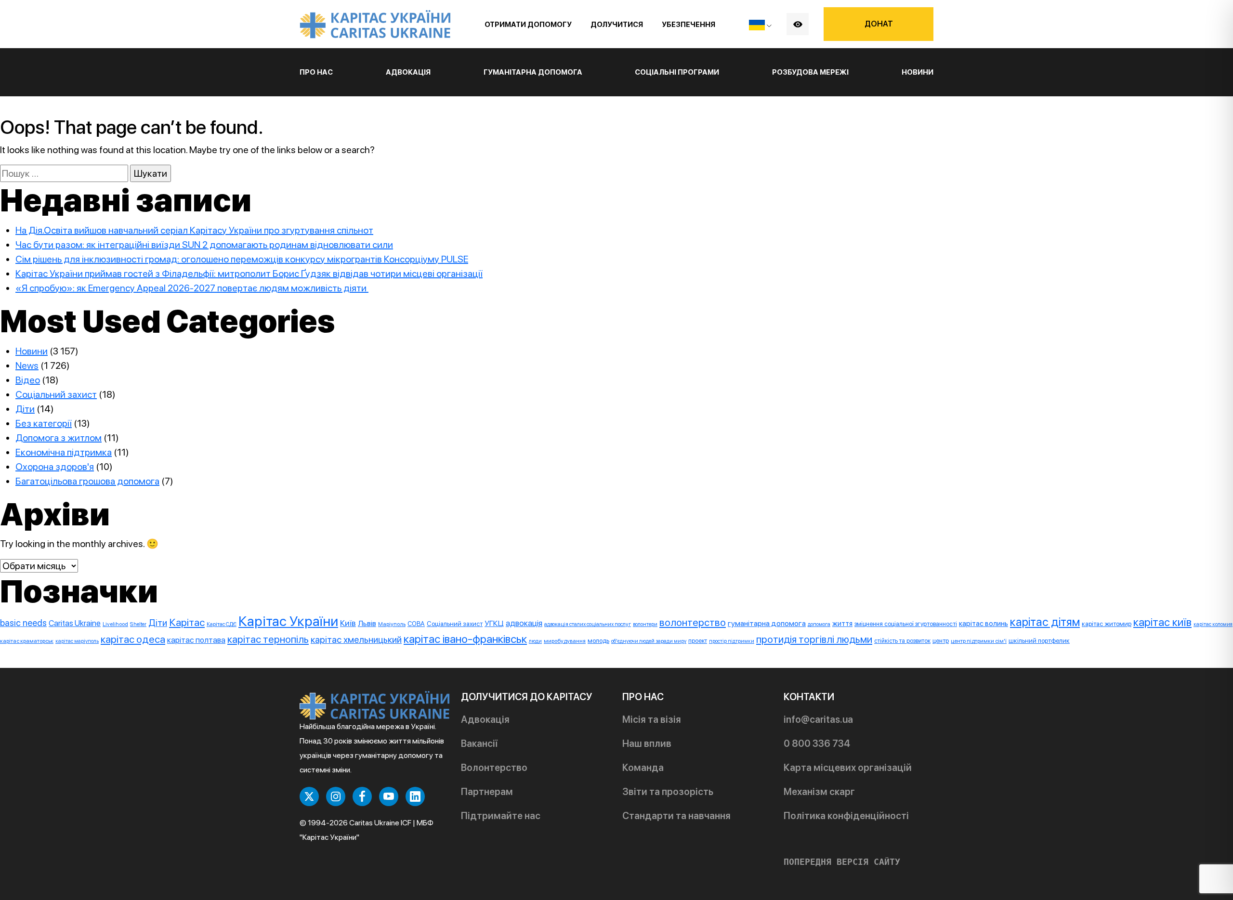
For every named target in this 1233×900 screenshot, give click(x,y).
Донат (879, 23)
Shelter (138, 624)
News (27, 365)
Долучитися (616, 24)
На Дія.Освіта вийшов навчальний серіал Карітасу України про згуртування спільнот (194, 230)
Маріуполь (392, 624)
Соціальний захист (56, 394)
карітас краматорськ (26, 641)
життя (842, 623)
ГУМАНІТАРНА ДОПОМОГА (533, 72)
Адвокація (485, 719)
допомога (819, 624)
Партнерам (487, 791)
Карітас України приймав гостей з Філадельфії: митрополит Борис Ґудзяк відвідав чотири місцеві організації (249, 273)
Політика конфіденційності (846, 816)
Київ (348, 623)
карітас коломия (1213, 624)
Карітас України (288, 621)
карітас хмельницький (356, 639)
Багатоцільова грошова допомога (87, 481)
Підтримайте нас (500, 816)
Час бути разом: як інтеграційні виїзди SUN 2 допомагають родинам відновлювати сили (204, 244)
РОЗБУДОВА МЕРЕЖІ (810, 72)
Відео (27, 380)
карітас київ (1162, 622)
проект (697, 640)
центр (940, 640)
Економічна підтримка (63, 452)
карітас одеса (133, 639)
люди (535, 641)
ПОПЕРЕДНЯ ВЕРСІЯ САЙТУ (842, 862)
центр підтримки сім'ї (979, 641)
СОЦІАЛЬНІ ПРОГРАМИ (677, 72)
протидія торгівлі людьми (814, 639)
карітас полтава (196, 640)
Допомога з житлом (58, 437)
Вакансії (479, 743)
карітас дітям (1045, 622)
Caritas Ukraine (75, 623)
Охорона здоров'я (54, 466)
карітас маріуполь (77, 641)
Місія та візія (651, 719)
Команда (643, 767)
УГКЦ (494, 623)
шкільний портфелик (1039, 640)
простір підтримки (731, 641)
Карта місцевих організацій (848, 767)
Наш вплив (646, 743)
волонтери (645, 624)
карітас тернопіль (268, 639)
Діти (25, 409)
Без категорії (43, 423)
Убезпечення (688, 24)
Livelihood (115, 624)
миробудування (565, 641)
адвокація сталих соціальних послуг (587, 624)
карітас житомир (1106, 623)
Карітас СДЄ (221, 624)
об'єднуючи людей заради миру (648, 641)
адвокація (524, 623)
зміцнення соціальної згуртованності (905, 623)
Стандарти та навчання (676, 816)
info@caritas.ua (818, 719)
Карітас (187, 622)
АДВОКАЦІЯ (408, 72)
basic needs (23, 622)
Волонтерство (494, 767)
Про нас (316, 72)
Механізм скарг (819, 791)
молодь (598, 640)
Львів (367, 623)
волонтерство (692, 622)
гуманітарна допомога (767, 623)
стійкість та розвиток (902, 640)
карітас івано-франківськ (465, 639)
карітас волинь (983, 623)
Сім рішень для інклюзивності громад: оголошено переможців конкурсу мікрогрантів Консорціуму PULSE (241, 259)
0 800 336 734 (817, 743)
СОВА (416, 623)
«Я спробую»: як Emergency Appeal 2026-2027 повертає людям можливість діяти (191, 288)
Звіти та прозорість (667, 791)
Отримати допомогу (528, 24)
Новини (917, 72)
